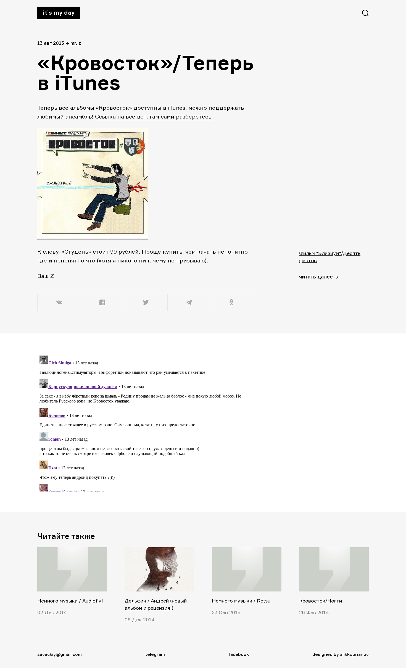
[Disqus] (146, 422)
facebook (238, 654)
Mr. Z (75, 43)
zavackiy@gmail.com (59, 654)
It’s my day (59, 12)
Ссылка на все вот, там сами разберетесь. (154, 116)
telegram (155, 654)
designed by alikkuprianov (340, 654)
